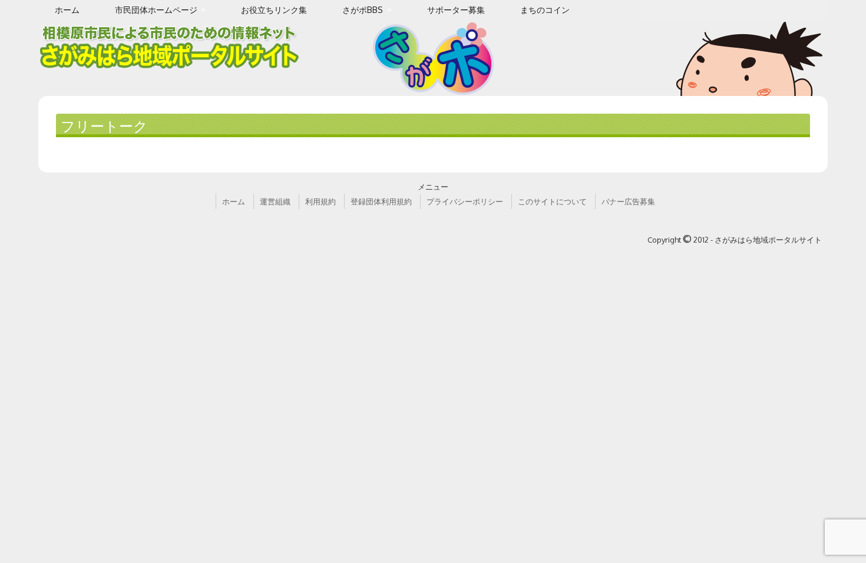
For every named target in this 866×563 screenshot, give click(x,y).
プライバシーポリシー (465, 201)
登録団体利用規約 (381, 201)
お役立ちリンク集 (274, 10)
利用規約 (320, 201)
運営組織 (275, 201)
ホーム (67, 10)
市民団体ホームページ (156, 10)
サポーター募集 (456, 10)
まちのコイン (545, 10)
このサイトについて (552, 201)
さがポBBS (362, 10)
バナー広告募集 (628, 201)
